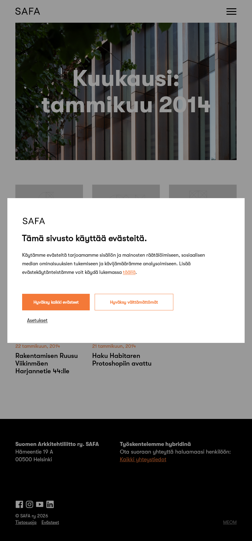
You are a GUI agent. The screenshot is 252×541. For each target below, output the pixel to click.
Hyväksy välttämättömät (134, 302)
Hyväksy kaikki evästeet (56, 302)
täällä (129, 272)
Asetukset (37, 320)
